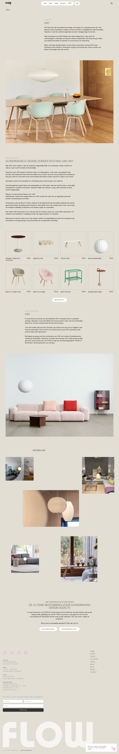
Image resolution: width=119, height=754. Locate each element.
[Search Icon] (111, 3)
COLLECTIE (94, 659)
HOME (92, 651)
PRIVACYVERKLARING (26, 750)
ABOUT (92, 664)
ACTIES (92, 669)
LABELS (92, 662)
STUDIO (92, 656)
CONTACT (93, 672)
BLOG (92, 667)
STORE (92, 654)
